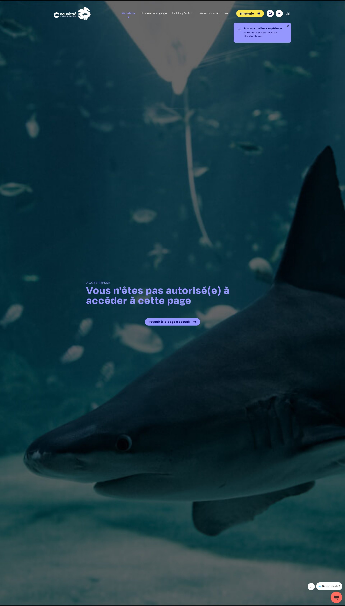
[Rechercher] (270, 13)
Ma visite (128, 13)
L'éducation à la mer (213, 13)
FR (279, 13)
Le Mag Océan (182, 13)
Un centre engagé (154, 13)
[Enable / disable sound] (288, 13)
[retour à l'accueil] (72, 13)
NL (279, 20)
